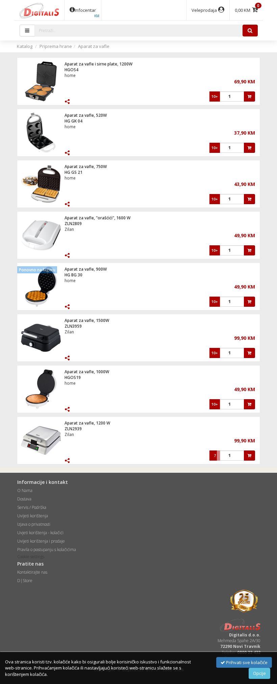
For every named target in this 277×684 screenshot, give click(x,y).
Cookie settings (30, 556)
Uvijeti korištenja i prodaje (41, 541)
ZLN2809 (73, 223)
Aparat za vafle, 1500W (87, 320)
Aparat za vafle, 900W (86, 269)
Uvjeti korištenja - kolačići (40, 533)
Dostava (24, 499)
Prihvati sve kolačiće (246, 662)
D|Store (24, 580)
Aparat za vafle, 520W (86, 115)
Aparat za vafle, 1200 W (87, 423)
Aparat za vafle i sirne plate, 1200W (98, 64)
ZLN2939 (73, 429)
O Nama (24, 490)
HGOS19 (73, 377)
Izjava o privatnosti (33, 524)
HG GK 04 (73, 121)
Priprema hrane (56, 46)
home (70, 75)
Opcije (259, 673)
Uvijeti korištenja (32, 516)
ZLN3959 (73, 326)
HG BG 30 (73, 275)
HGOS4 (71, 70)
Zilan (69, 229)
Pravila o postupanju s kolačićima (46, 549)
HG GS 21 (73, 172)
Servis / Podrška (31, 507)
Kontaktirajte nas (32, 572)
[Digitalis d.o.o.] (40, 10)
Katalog (24, 46)
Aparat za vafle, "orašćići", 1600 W (97, 218)
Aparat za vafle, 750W (86, 166)
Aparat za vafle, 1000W (87, 372)
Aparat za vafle (93, 46)
